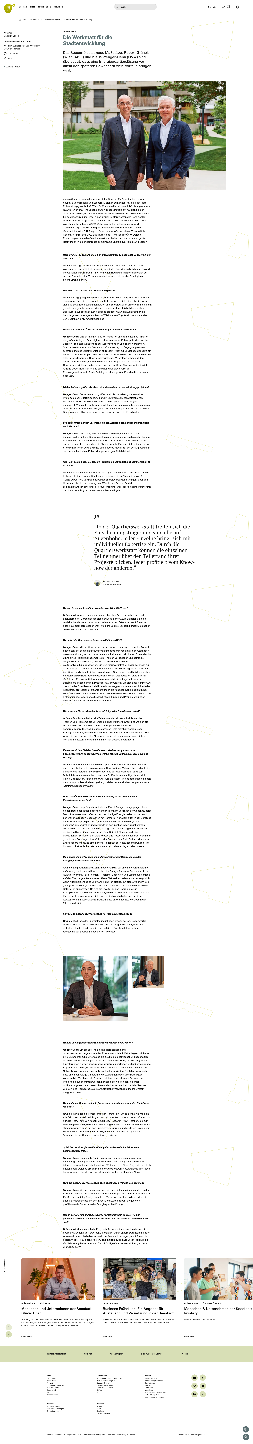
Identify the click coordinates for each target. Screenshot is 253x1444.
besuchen (58, 7)
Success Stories (103, 1383)
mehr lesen (26, 1337)
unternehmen (44, 7)
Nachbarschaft (52, 1395)
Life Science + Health (105, 1388)
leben (32, 7)
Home (24, 20)
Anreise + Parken (53, 1406)
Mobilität (88, 1354)
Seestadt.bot (150, 1385)
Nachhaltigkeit (116, 1354)
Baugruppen (52, 1378)
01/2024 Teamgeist (52, 20)
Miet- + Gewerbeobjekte (106, 1381)
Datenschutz (60, 1435)
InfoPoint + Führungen (55, 1409)
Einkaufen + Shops (54, 1411)
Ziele (99, 1409)
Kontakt (50, 1435)
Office (99, 1390)
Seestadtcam (150, 1383)
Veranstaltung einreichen (154, 1397)
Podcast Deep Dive (152, 1395)
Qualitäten (101, 1411)
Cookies (132, 1435)
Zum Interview (13, 67)
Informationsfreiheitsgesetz (94, 1435)
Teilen (10, 58)
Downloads (149, 1388)
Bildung (50, 1392)
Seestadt (23, 7)
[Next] (9, 1334)
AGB (80, 1435)
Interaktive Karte (151, 1378)
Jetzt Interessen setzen (224, 33)
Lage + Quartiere (103, 1413)
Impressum (71, 1435)
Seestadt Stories (36, 20)
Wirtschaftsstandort (56, 1354)
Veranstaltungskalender (154, 1381)
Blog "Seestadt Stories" (152, 1354)
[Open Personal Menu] (246, 1437)
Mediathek (149, 1390)
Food (99, 1392)
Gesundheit (51, 1390)
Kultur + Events (53, 1388)
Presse (184, 1354)
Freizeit (50, 1383)
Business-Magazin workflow (155, 1392)
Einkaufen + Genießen (55, 1385)
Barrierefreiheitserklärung (116, 1435)
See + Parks (51, 1381)
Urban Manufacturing (105, 1385)
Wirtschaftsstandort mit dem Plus (109, 1378)
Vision (99, 1406)
